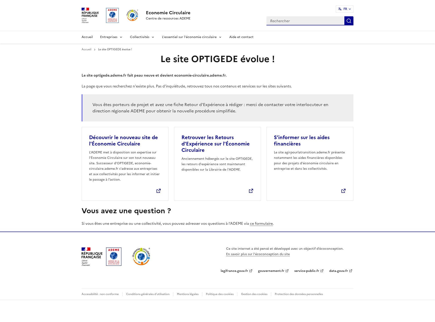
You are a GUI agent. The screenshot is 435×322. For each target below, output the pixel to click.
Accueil (87, 37)
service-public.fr (306, 271)
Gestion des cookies (254, 294)
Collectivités (139, 37)
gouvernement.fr (271, 271)
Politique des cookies (220, 294)
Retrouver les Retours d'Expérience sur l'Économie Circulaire (215, 144)
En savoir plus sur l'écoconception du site (258, 254)
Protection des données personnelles (299, 294)
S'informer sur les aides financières (302, 141)
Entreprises (108, 37)
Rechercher (348, 20)
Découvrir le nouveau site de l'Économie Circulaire (123, 141)
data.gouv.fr (338, 271)
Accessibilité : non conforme (100, 294)
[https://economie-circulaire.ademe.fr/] (141, 264)
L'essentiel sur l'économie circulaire (189, 37)
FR (345, 9)
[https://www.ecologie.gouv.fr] (92, 264)
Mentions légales (187, 294)
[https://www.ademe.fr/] (113, 264)
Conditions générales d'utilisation (147, 294)
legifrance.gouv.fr (234, 271)
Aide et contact (241, 37)
